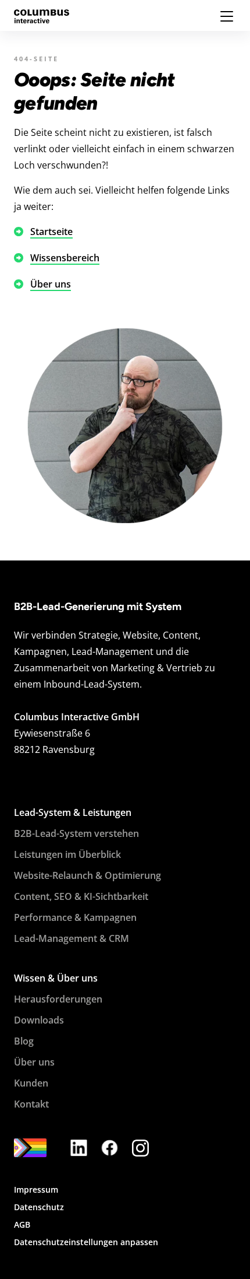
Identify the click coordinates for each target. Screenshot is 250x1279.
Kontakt (31, 1104)
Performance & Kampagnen (75, 917)
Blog (24, 1041)
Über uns (50, 284)
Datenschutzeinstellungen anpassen (86, 1242)
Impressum (36, 1189)
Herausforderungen (58, 999)
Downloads (39, 1020)
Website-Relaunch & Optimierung (87, 875)
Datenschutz (39, 1207)
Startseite (51, 231)
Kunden (31, 1083)
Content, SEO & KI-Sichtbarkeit (81, 896)
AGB (22, 1224)
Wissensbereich (64, 257)
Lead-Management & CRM (71, 938)
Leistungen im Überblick (67, 854)
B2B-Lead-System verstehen (76, 833)
